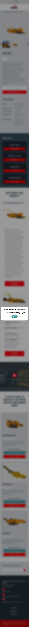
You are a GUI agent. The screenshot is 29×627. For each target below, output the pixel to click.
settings (23, 313)
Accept (14, 316)
